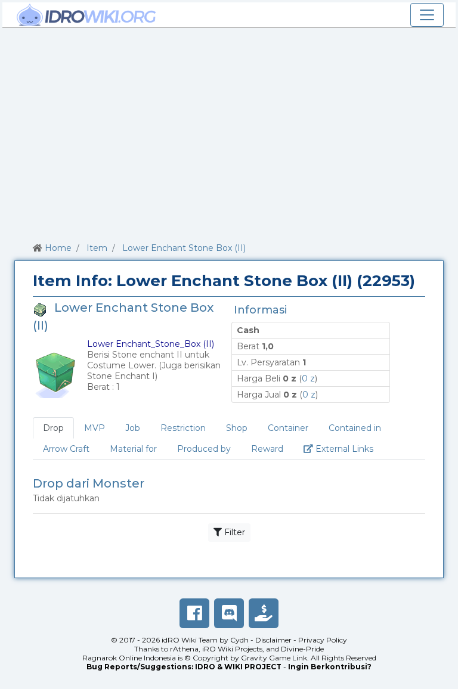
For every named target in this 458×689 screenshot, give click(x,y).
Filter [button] (233, 532)
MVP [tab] (94, 428)
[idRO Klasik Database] (86, 14)
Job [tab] (132, 428)
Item (96, 248)
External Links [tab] (348, 448)
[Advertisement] (229, 132)
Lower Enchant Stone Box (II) (184, 248)
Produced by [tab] (204, 448)
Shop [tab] (236, 428)
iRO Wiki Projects (232, 648)
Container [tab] (288, 428)
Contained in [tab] (355, 428)
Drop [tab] (53, 428)
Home (58, 248)
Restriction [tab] (183, 428)
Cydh (239, 639)
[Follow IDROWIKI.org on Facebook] (194, 613)
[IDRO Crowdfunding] (263, 613)
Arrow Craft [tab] (66, 448)
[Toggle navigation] (427, 15)
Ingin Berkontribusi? (330, 666)
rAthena (184, 648)
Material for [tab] (133, 448)
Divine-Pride (302, 648)
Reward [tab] (267, 448)
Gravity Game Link (274, 657)
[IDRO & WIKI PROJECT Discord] (229, 613)
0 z (308, 378)
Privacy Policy (322, 639)
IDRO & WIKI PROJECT (238, 666)
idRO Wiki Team (190, 639)
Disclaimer (273, 639)
